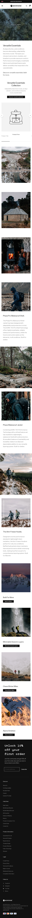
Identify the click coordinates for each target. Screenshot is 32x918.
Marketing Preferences (8, 871)
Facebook (7, 883)
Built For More (8, 601)
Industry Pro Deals (7, 795)
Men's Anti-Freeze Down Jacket (28, 518)
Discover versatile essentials (16, 97)
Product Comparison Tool (9, 821)
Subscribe (24, 769)
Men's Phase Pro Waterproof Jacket (28, 301)
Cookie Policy (6, 860)
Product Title (4, 136)
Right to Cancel (6, 868)
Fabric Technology (7, 848)
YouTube (7, 888)
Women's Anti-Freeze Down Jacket (3, 508)
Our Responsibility (7, 788)
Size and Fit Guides (7, 838)
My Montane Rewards (8, 808)
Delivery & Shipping (7, 815)
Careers (5, 793)
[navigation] (1, 115)
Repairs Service (6, 840)
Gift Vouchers (6, 813)
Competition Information (8, 873)
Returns (4, 818)
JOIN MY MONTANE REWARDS (16, 1)
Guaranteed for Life (7, 835)
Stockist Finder (6, 790)
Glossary (5, 851)
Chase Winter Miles (9, 690)
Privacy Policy (6, 863)
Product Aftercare (7, 846)
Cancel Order (6, 823)
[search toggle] (26, 6)
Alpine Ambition (9, 734)
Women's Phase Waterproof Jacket (28, 410)
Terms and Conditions (8, 866)
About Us (5, 785)
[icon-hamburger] (2, 6)
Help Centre (5, 805)
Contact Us (5, 826)
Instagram (7, 886)
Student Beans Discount (8, 810)
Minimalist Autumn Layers (11, 645)
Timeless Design (6, 843)
